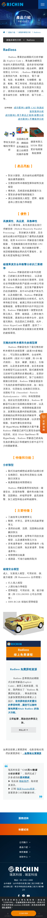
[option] (23, 19)
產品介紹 (11, 32)
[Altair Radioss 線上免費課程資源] (23, 650)
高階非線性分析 (24, 32)
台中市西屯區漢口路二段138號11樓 (23, 883)
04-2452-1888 (23, 880)
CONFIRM (23, 913)
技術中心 (23, 856)
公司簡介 (23, 842)
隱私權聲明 (6, 907)
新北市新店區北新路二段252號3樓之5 (23, 888)
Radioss (37, 32)
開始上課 (23, 730)
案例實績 (23, 851)
